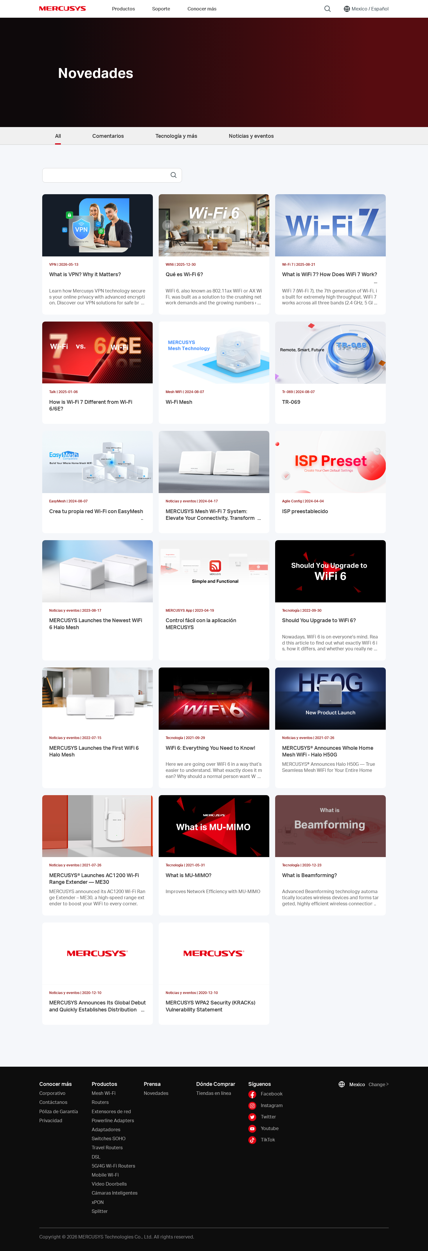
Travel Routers (107, 1147)
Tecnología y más (176, 135)
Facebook (271, 1094)
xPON (98, 1202)
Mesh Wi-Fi (104, 1093)
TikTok (268, 1139)
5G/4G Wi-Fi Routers (113, 1165)
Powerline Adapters (113, 1120)
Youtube (270, 1128)
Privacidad (50, 1120)
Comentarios (108, 135)
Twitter (268, 1116)
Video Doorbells (109, 1183)
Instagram (272, 1105)
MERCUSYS (62, 8)
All (58, 135)
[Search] (327, 8)
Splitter (100, 1211)
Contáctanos (53, 1102)
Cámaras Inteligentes (114, 1192)
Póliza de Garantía (58, 1111)
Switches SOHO (108, 1138)
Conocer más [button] (202, 9)
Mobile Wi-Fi (105, 1174)
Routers (100, 1102)
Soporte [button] (161, 9)
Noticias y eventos (251, 135)
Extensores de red (111, 1111)
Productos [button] (123, 9)
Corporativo (52, 1093)
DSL (96, 1156)
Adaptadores (106, 1129)
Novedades (156, 1093)
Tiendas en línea (213, 1093)
